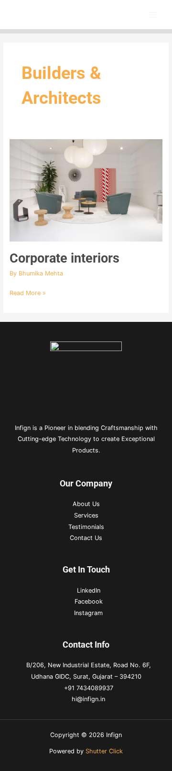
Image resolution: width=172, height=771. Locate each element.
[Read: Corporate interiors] (86, 189)
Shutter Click (104, 751)
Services (86, 515)
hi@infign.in (88, 699)
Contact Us (86, 537)
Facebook (89, 601)
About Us (86, 503)
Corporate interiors (64, 258)
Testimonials (86, 526)
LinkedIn (88, 590)
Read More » (28, 292)
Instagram (88, 613)
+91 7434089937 (88, 688)
